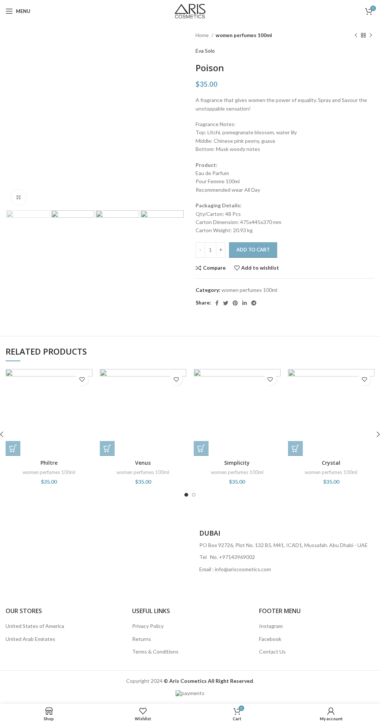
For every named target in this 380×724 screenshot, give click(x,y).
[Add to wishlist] (82, 379)
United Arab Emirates (30, 639)
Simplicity (237, 462)
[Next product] (370, 35)
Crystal (331, 462)
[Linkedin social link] (244, 303)
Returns (141, 639)
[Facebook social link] (217, 303)
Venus (143, 462)
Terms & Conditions (155, 651)
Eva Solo (205, 50)
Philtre (49, 462)
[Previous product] (356, 35)
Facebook (270, 639)
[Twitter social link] (225, 303)
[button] (13, 448)
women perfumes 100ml (244, 35)
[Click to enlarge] (18, 197)
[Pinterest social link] (235, 303)
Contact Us (272, 651)
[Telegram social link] (254, 303)
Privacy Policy (148, 626)
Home (203, 35)
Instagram (271, 626)
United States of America (35, 626)
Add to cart (253, 250)
